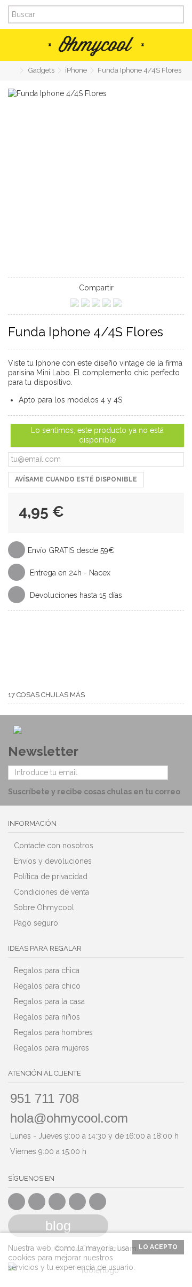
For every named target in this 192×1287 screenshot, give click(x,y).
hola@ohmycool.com (69, 1118)
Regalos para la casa (49, 1001)
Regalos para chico (47, 986)
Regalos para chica (46, 970)
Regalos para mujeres (51, 1048)
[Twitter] (36, 1201)
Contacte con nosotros (53, 845)
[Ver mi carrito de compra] (171, 45)
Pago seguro (36, 923)
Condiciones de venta (51, 892)
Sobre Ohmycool (44, 907)
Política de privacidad (50, 876)
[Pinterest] (77, 1201)
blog (58, 1225)
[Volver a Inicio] (11, 70)
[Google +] (57, 1201)
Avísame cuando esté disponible (76, 479)
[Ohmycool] (96, 46)
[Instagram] (97, 1201)
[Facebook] (16, 1201)
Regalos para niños (47, 1017)
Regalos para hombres (53, 1032)
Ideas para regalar (45, 948)
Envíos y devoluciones (53, 861)
